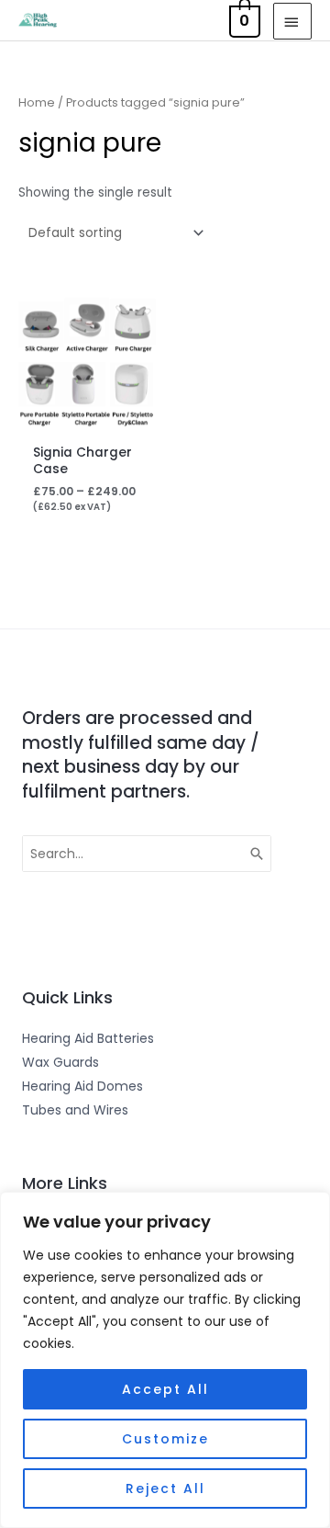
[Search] (257, 853)
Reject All (165, 1488)
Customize (165, 1439)
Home (36, 102)
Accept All (165, 1389)
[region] (165, 1360)
